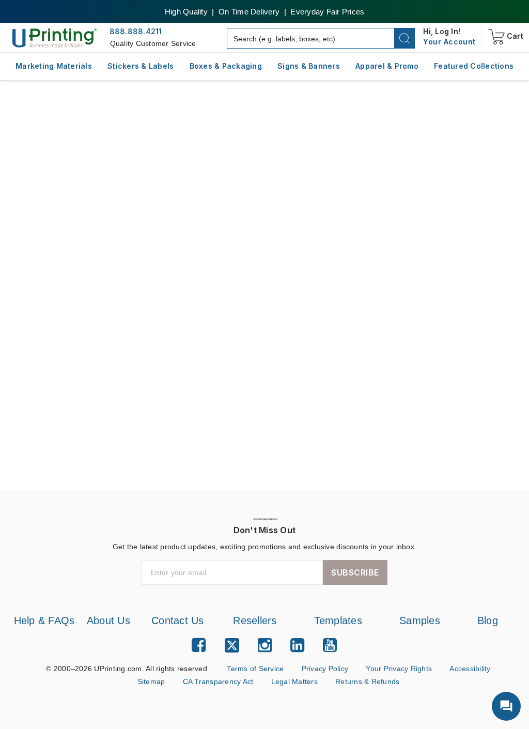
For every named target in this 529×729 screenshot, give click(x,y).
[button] (404, 38)
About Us (105, 620)
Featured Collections (474, 65)
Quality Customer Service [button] (155, 43)
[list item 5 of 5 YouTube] (330, 659)
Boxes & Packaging (226, 65)
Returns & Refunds (371, 695)
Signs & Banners (308, 65)
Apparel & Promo (386, 65)
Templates (337, 620)
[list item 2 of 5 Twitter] (232, 660)
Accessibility (479, 682)
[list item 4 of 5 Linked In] (297, 659)
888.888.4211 (136, 31)
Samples (420, 620)
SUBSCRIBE (355, 572)
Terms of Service (255, 682)
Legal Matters (296, 695)
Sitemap (147, 695)
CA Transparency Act (217, 695)
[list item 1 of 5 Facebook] (199, 659)
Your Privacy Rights (405, 682)
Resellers (252, 620)
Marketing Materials (53, 65)
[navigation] (449, 42)
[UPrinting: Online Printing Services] (54, 37)
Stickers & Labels (140, 65)
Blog (488, 620)
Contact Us (175, 620)
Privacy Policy (329, 682)
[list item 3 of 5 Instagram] (265, 659)
